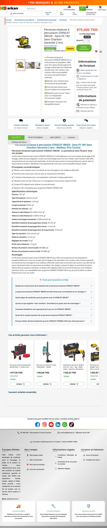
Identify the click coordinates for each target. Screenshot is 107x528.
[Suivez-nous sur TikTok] (71, 424)
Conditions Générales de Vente (66, 456)
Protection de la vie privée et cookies (66, 463)
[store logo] (9, 8)
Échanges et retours (42, 125)
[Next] (101, 269)
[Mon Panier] (100, 6)
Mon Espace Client (35, 455)
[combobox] (55, 8)
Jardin (61, 14)
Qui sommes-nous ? (10, 499)
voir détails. (87, 73)
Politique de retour (19, 142)
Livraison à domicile (21, 125)
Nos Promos (75, 13)
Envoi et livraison (91, 455)
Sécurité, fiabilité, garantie (64, 125)
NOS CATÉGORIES (18, 13)
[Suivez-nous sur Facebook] (37, 424)
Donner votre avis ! (50, 46)
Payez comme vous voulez (86, 125)
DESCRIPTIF (16, 137)
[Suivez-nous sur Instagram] (44, 424)
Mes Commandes (34, 460)
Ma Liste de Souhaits (36, 464)
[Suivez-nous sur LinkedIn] (58, 424)
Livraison (71, 137)
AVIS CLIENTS (55, 137)
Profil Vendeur (69, 9)
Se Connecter (87, 9)
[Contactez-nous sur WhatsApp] (64, 424)
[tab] (16, 137)
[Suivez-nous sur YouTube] (51, 424)
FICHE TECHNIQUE (35, 137)
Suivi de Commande (35, 469)
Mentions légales (62, 468)
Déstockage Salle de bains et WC (91, 13)
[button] (30, 65)
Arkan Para (48, 12)
